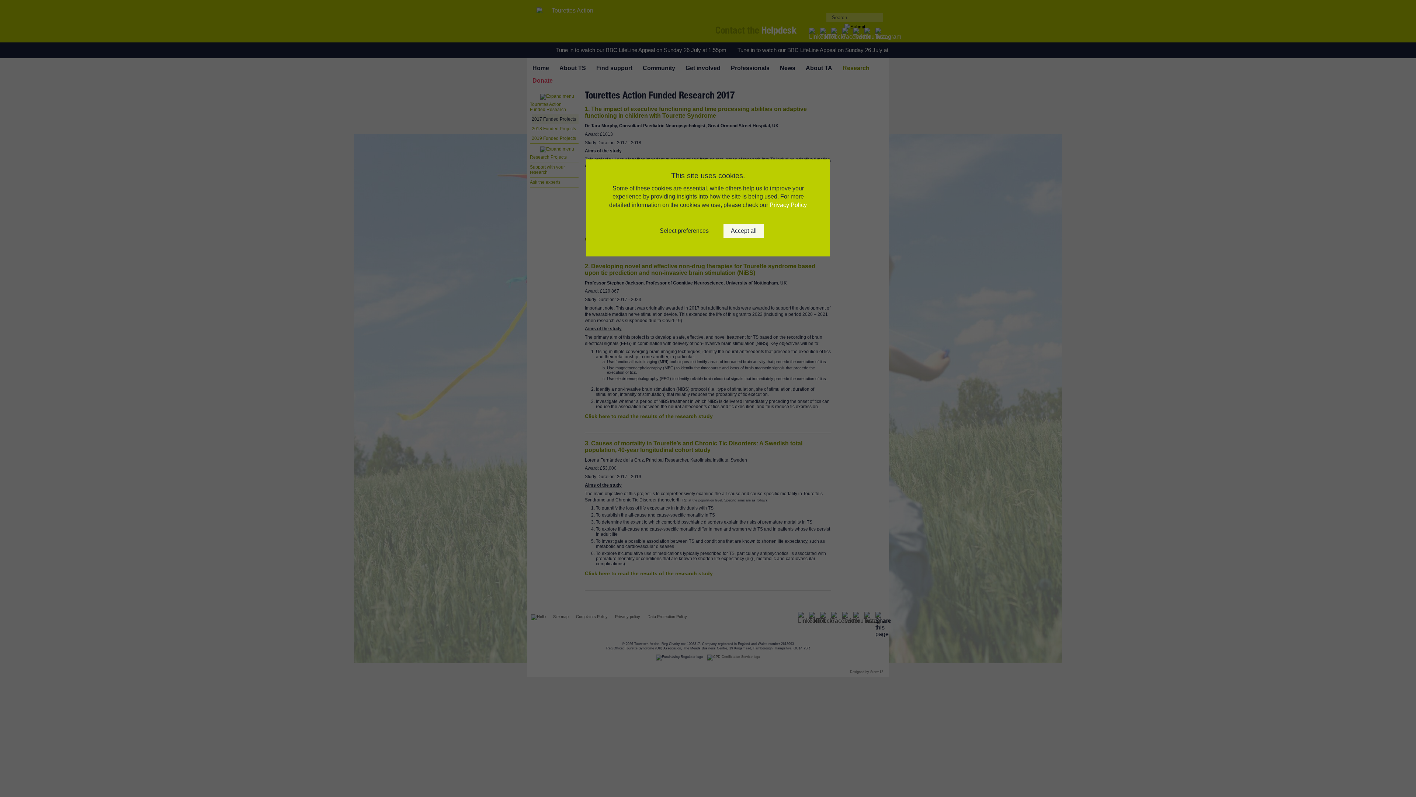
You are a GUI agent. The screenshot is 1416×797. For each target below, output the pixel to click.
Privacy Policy (788, 205)
